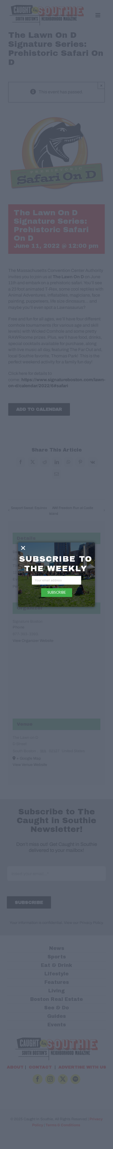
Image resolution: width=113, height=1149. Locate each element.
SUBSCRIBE (56, 592)
